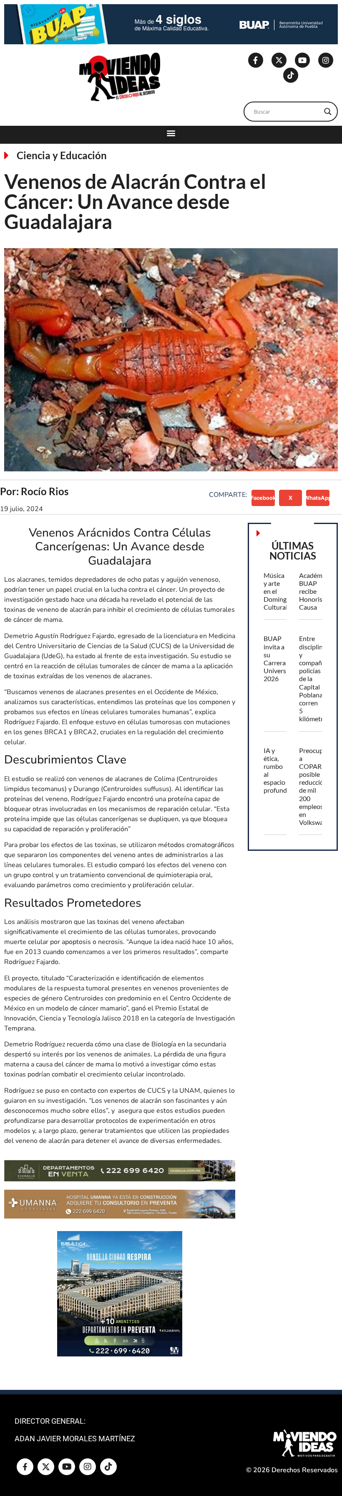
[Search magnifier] (328, 111)
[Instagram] (325, 60)
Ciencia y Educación (62, 155)
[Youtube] (302, 60)
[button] (171, 133)
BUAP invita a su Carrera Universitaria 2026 (282, 658)
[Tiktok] (290, 75)
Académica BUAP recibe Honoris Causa (314, 591)
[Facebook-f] (255, 60)
